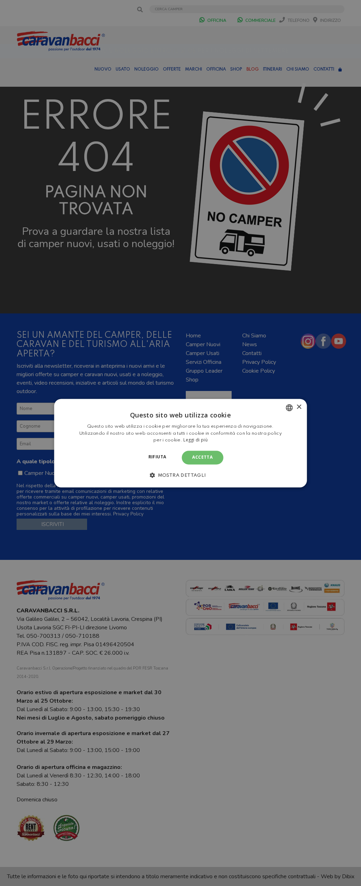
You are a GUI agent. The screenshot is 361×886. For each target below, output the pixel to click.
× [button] (298, 407)
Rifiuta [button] (157, 457)
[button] (180, 474)
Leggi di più (195, 440)
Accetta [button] (202, 457)
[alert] (180, 443)
